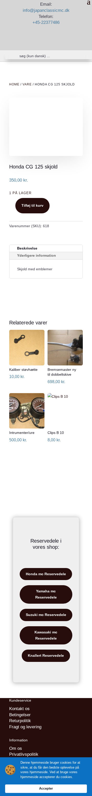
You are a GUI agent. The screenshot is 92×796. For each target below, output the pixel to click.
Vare (27, 84)
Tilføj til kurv (32, 205)
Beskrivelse (27, 248)
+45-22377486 (46, 22)
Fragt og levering (25, 726)
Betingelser (20, 714)
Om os (15, 748)
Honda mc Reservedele (46, 574)
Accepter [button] (46, 788)
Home (14, 84)
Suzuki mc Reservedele (46, 615)
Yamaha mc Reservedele (46, 594)
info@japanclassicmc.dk (46, 10)
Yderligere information (36, 255)
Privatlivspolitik (23, 754)
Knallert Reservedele (46, 655)
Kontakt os (19, 708)
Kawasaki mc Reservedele (45, 635)
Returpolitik (20, 720)
